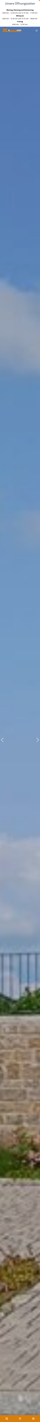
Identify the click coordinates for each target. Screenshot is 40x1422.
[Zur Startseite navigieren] (11, 30)
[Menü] (37, 31)
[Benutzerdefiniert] (20, 1418)
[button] (2, 740)
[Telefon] (7, 1418)
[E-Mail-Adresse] (33, 1418)
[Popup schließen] (39, 0)
